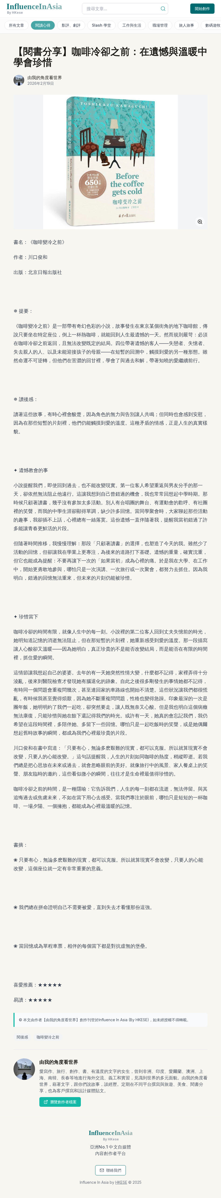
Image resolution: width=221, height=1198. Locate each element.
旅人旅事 (186, 25)
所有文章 (16, 25)
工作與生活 (131, 25)
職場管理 (160, 25)
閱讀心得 (42, 25)
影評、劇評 (71, 25)
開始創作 (202, 8)
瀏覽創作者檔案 (63, 1102)
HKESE (141, 1019)
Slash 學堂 (101, 25)
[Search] (163, 8)
